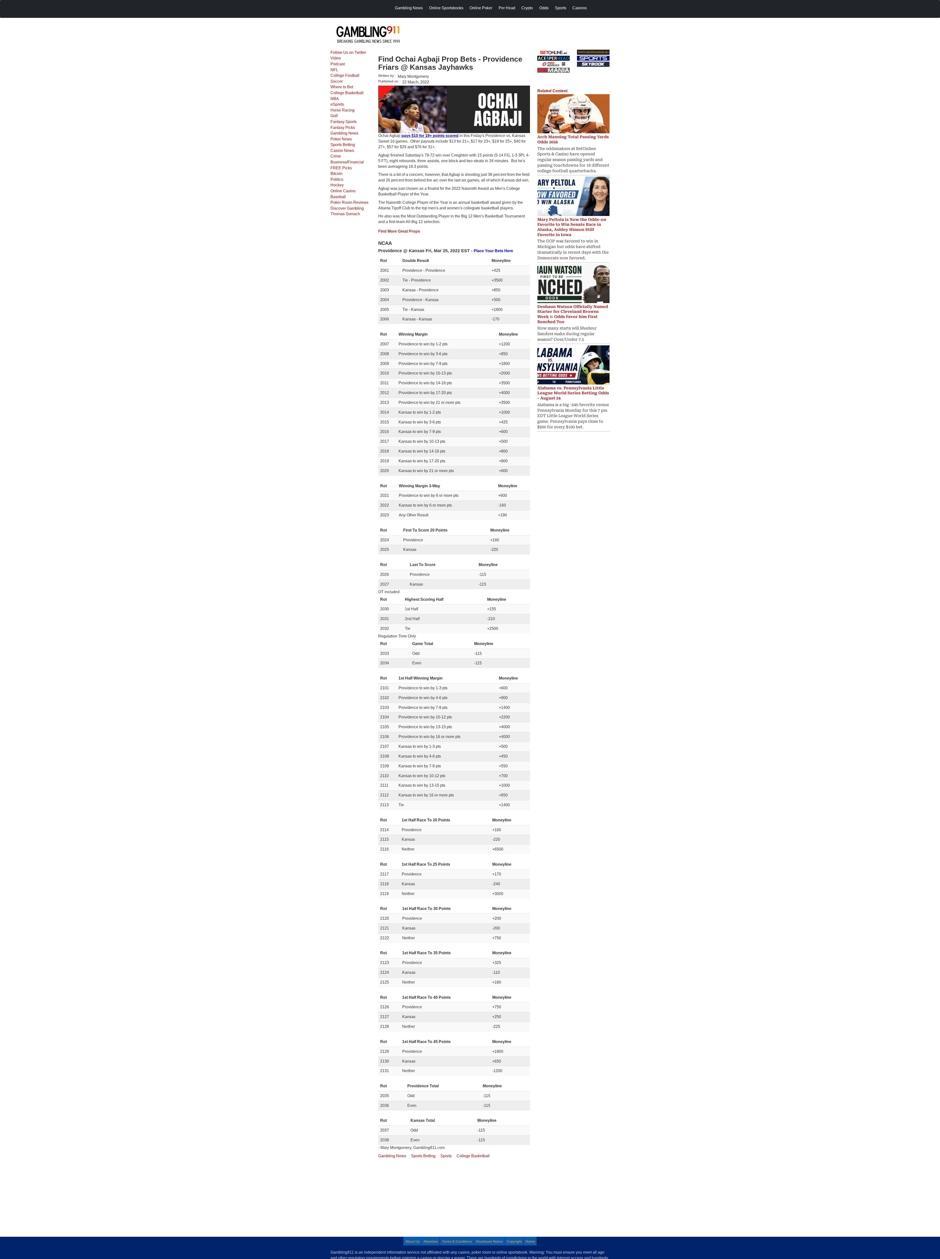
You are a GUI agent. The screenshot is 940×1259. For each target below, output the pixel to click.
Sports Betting (342, 145)
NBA (334, 99)
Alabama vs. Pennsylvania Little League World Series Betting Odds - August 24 (573, 393)
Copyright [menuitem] (514, 1241)
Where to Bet (341, 87)
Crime (335, 156)
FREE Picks (341, 168)
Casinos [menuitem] (579, 8)
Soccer (336, 81)
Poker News (341, 139)
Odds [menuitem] (544, 8)
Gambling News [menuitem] (409, 8)
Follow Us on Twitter (348, 52)
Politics (336, 179)
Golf (334, 116)
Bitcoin (336, 173)
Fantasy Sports (343, 122)
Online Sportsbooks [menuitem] (446, 8)
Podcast (337, 64)
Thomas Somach (345, 214)
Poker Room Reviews (349, 202)
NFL (334, 70)
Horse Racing (342, 110)
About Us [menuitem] (412, 1241)
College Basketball (347, 93)
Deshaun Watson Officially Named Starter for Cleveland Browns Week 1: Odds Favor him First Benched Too (572, 314)
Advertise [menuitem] (430, 1241)
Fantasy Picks (342, 127)
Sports (446, 1156)
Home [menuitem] (530, 1241)
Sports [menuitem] (560, 8)
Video (335, 58)
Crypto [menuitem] (527, 8)
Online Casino (342, 191)
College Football (344, 75)
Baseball (338, 197)
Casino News (342, 150)
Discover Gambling (347, 208)
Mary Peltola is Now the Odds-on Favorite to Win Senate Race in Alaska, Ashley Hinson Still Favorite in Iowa (571, 227)
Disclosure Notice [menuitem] (489, 1241)
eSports (337, 104)
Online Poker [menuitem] (481, 8)
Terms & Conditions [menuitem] (457, 1241)
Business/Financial (347, 162)
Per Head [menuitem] (507, 8)
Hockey (337, 185)
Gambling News (344, 133)
